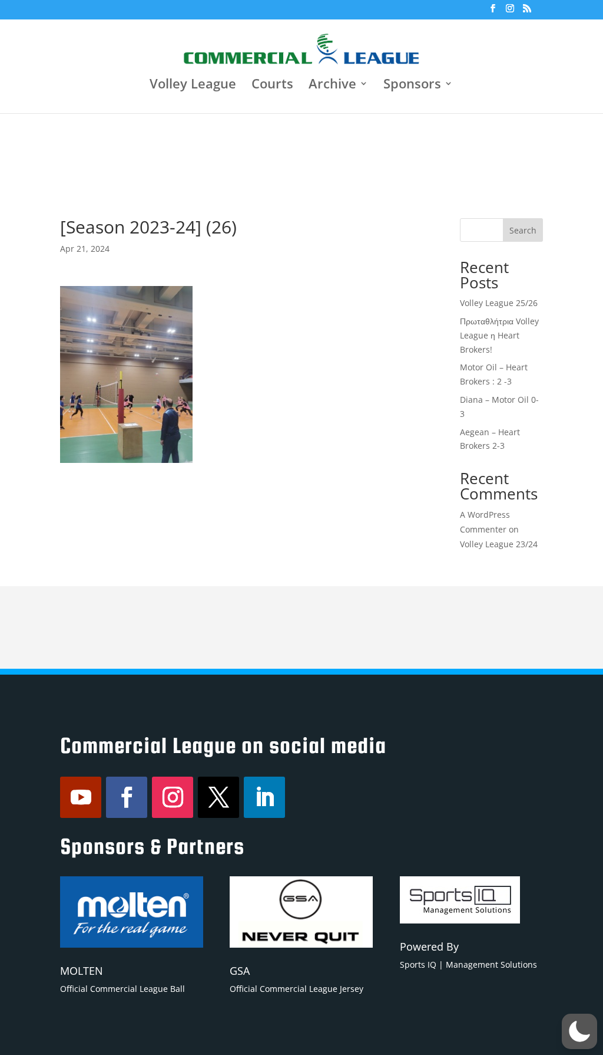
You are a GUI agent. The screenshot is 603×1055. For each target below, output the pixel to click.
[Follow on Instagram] (172, 797)
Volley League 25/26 (499, 302)
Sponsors (412, 85)
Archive (332, 85)
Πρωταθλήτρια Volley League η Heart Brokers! (499, 335)
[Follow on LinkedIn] (264, 797)
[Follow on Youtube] (80, 797)
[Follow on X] (218, 797)
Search (522, 230)
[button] (579, 1031)
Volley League (193, 85)
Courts (272, 85)
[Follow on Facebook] (126, 797)
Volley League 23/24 (499, 544)
